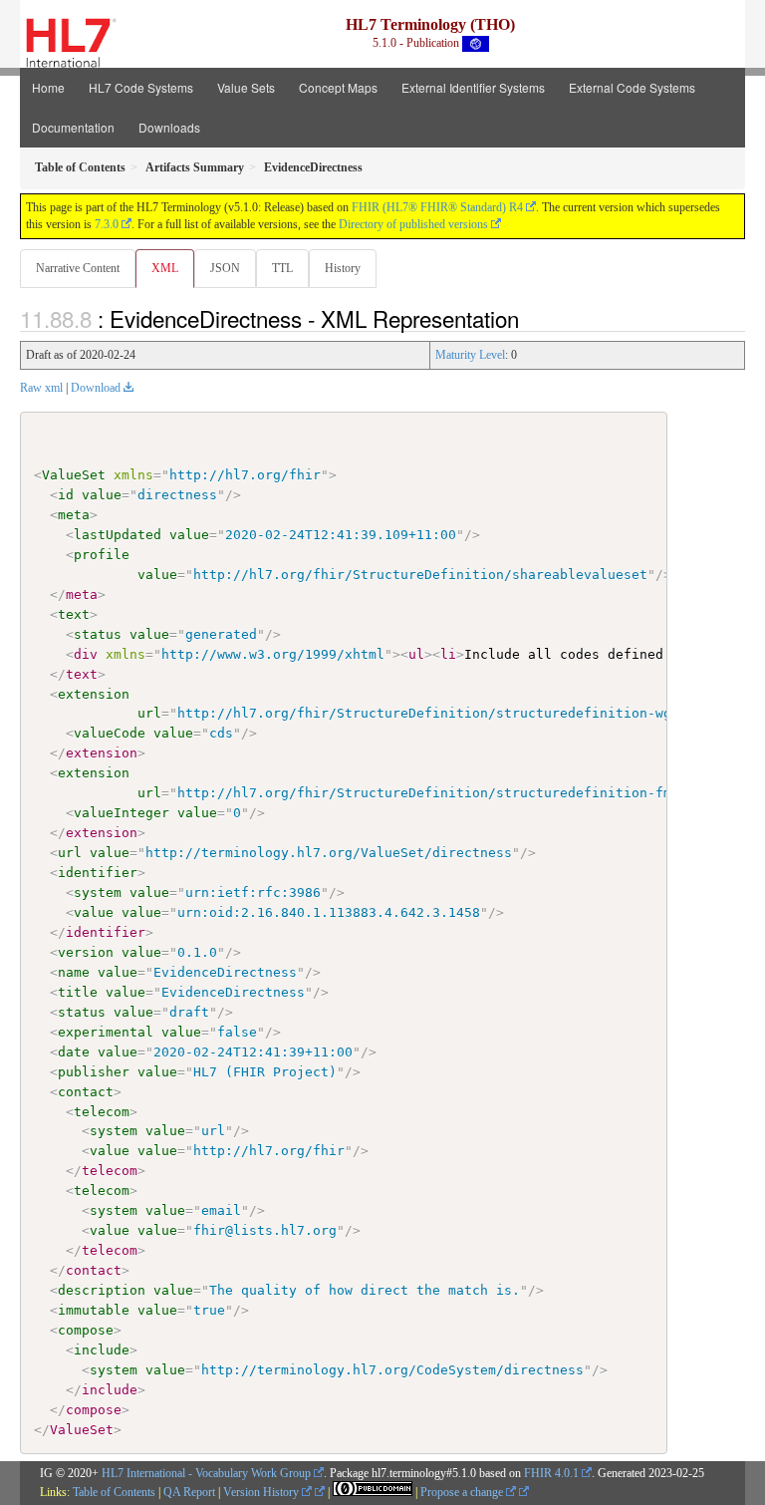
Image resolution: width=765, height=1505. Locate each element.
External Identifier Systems (473, 87)
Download (96, 388)
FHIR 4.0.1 (551, 1473)
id (66, 494)
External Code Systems (632, 87)
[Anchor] (530, 318)
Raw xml (41, 388)
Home (48, 87)
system (98, 892)
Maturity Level (470, 355)
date (74, 1052)
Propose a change (463, 1492)
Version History (262, 1492)
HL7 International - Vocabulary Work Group (206, 1473)
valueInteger (121, 812)
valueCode (109, 733)
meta (74, 514)
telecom (101, 1111)
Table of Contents (114, 1492)
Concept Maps (338, 87)
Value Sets (246, 87)
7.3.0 (107, 224)
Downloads (169, 127)
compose (86, 1330)
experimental (105, 1032)
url (149, 713)
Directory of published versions (413, 224)
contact (86, 1091)
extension (93, 694)
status (98, 634)
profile (101, 554)
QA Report (189, 1492)
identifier (97, 872)
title (78, 992)
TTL (282, 268)
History (343, 268)
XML (164, 268)
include (101, 1350)
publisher (93, 1071)
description (101, 1290)
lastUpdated (117, 534)
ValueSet (74, 474)
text (74, 614)
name (74, 972)
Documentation (73, 127)
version (86, 952)
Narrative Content (78, 268)
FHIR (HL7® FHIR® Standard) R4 (437, 207)
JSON (225, 268)
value (102, 494)
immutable (93, 1310)
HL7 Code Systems (141, 87)
